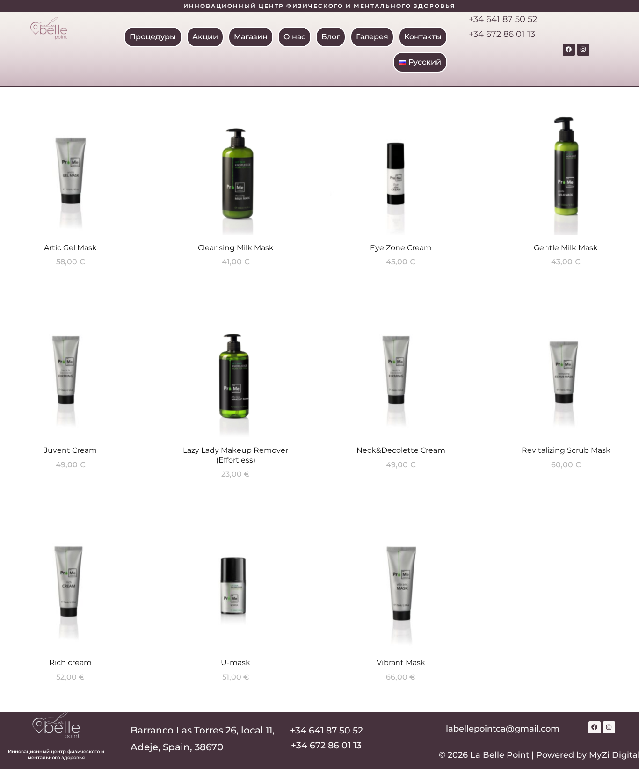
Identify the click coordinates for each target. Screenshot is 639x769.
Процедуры (153, 36)
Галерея (372, 36)
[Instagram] (583, 50)
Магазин (251, 36)
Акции (205, 36)
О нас (295, 36)
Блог (331, 36)
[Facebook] (569, 50)
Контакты (423, 36)
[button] (153, 37)
